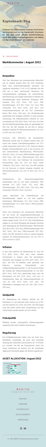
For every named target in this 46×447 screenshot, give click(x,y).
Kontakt (23, 399)
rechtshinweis (23, 415)
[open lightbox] (15, 368)
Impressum (23, 420)
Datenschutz (23, 409)
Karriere (23, 404)
